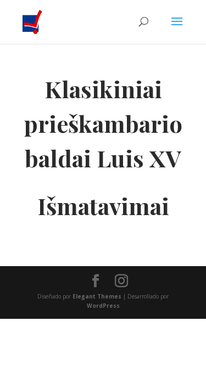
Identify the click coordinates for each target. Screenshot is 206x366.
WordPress (103, 305)
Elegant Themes (97, 296)
